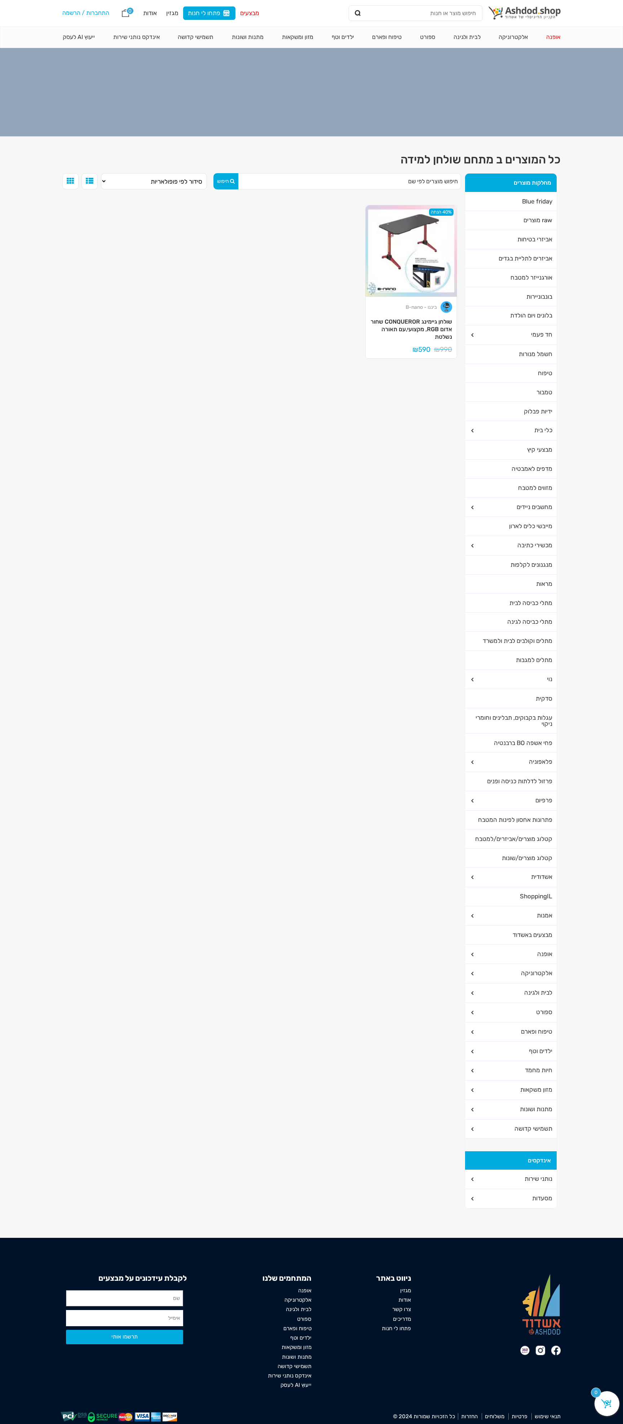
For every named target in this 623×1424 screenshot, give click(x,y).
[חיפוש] (358, 13)
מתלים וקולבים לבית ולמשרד (517, 640)
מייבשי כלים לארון (530, 526)
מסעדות (542, 1198)
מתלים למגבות (534, 659)
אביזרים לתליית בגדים (525, 258)
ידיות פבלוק (538, 411)
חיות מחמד (538, 1070)
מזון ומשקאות (297, 37)
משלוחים (494, 1416)
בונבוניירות (539, 296)
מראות (544, 583)
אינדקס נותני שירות (136, 37)
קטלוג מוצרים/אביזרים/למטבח (513, 838)
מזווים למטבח (535, 487)
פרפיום (543, 800)
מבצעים (249, 13)
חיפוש (223, 181)
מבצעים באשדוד (532, 934)
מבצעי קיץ (539, 449)
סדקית (544, 698)
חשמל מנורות (535, 354)
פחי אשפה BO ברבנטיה (523, 742)
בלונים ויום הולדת (531, 315)
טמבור (544, 392)
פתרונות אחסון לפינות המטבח (515, 819)
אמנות (544, 915)
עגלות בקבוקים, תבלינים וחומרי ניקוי (514, 720)
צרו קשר (401, 1309)
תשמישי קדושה (195, 37)
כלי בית (543, 430)
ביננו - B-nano (421, 307)
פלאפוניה (540, 761)
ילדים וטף (343, 37)
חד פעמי (541, 334)
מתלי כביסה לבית (530, 602)
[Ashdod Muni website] (541, 1304)
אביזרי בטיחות (534, 239)
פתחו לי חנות (204, 13)
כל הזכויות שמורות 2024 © (424, 1416)
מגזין (172, 13)
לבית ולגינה (467, 37)
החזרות (469, 1416)
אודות (150, 13)
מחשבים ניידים (534, 507)
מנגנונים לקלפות (531, 564)
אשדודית (541, 876)
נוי (549, 679)
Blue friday (537, 201)
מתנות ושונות (248, 37)
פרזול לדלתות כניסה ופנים (519, 781)
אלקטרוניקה (513, 37)
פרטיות (519, 1416)
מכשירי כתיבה (534, 545)
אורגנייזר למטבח (531, 277)
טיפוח (545, 373)
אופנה (553, 37)
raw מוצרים (537, 220)
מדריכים (402, 1319)
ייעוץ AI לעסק (79, 37)
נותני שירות (538, 1178)
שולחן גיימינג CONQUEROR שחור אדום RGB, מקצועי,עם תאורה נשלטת (411, 329)
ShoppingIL (536, 896)
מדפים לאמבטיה (532, 468)
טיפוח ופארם (387, 37)
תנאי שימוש (548, 1416)
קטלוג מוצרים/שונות (527, 858)
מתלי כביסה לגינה (529, 621)
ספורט (427, 37)
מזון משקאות (536, 1089)
